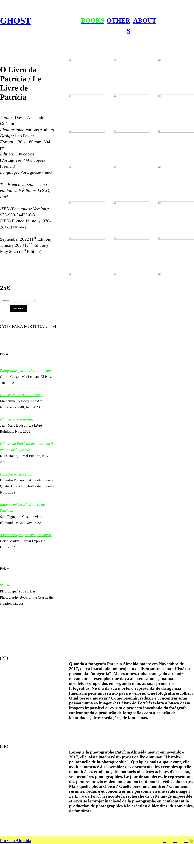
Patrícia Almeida (15, 840)
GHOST (15, 20)
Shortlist (6, 585)
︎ (186, 840)
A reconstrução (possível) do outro (25, 535)
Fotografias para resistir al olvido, (26, 371)
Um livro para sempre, (16, 474)
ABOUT (144, 20)
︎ (164, 840)
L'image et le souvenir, (16, 419)
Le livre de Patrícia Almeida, (21, 395)
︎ (175, 840)
